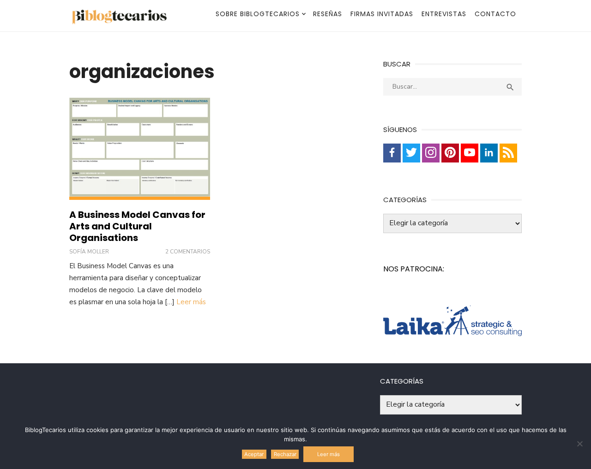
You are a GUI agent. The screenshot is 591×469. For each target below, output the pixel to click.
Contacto (495, 13)
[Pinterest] (450, 153)
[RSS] (508, 153)
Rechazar (285, 454)
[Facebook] (392, 153)
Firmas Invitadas (381, 13)
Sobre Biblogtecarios (258, 13)
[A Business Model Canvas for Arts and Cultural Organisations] (139, 148)
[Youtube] (469, 153)
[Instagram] (431, 153)
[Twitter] (411, 153)
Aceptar (254, 454)
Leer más (191, 302)
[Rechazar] (579, 443)
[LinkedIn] (489, 153)
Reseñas (327, 13)
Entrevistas (444, 13)
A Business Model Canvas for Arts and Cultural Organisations (137, 226)
